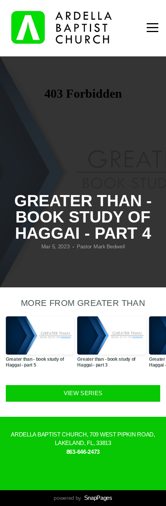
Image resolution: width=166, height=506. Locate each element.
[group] (40, 345)
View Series (83, 393)
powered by (83, 498)
